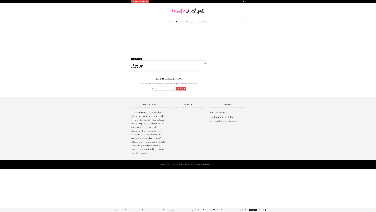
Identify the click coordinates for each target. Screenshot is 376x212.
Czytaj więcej (262, 210)
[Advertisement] (188, 41)
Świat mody (203, 22)
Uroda (178, 22)
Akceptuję (253, 210)
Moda (169, 22)
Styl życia (190, 22)
